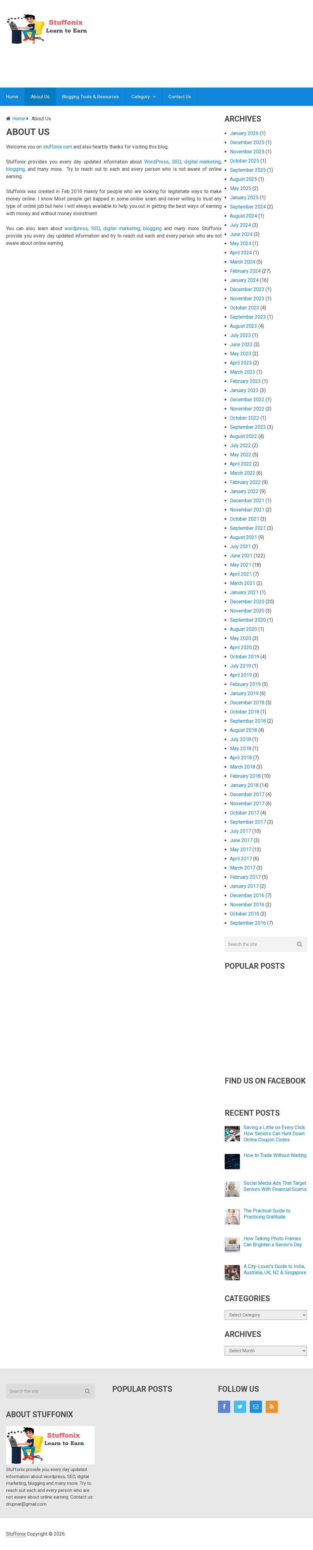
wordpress (76, 228)
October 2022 (244, 418)
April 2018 (241, 758)
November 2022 (247, 409)
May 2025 (240, 188)
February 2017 (245, 877)
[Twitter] (240, 1407)
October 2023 (244, 308)
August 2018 (243, 730)
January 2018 (244, 785)
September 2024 (248, 207)
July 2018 (240, 739)
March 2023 (242, 372)
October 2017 (244, 813)
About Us (40, 96)
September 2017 (248, 822)
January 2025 (244, 197)
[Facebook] (224, 1407)
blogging (15, 169)
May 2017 (240, 849)
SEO (176, 162)
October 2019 (244, 657)
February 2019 (245, 684)
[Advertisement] (195, 62)
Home (12, 96)
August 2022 (243, 436)
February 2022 (245, 482)
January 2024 (244, 280)
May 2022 (240, 455)
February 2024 (245, 271)
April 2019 (241, 675)
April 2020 (241, 647)
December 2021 (247, 501)
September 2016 (248, 923)
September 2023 (248, 317)
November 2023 (247, 298)
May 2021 (240, 565)
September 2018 (248, 721)
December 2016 (247, 895)
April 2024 (241, 253)
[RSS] (272, 1407)
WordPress (156, 162)
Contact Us (179, 96)
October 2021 (244, 519)
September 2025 (248, 170)
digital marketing (202, 162)
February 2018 (245, 776)
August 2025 (243, 179)
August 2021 (243, 537)
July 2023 (240, 335)
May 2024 (240, 243)
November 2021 (247, 510)
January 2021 (244, 592)
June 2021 (241, 556)
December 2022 (247, 399)
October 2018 (244, 712)
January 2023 (244, 390)
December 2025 (247, 142)
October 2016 (244, 914)
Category (140, 96)
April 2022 (241, 464)
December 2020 (247, 602)
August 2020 (243, 629)
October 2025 (244, 161)
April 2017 (241, 859)
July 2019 (240, 666)
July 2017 (240, 831)
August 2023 (243, 326)
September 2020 (248, 620)
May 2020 (240, 638)
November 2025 (247, 152)
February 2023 (245, 381)
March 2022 (242, 473)
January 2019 (244, 693)
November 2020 (247, 611)
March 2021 (242, 583)
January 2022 (244, 491)
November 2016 (247, 905)
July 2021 (240, 546)
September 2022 (248, 427)
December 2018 (247, 703)
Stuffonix (16, 1534)
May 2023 (240, 354)
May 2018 (240, 748)
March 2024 (242, 262)
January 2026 (244, 133)
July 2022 (240, 445)
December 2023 (247, 289)
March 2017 (242, 868)
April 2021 (241, 574)
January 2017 (244, 886)
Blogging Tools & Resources (90, 96)
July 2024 (240, 225)
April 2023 (241, 363)
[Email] (256, 1407)
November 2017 (247, 804)
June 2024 (241, 234)
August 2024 (243, 216)
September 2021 (248, 528)
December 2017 (247, 794)
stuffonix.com (57, 147)
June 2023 (241, 344)
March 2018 (242, 767)
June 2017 (241, 840)
